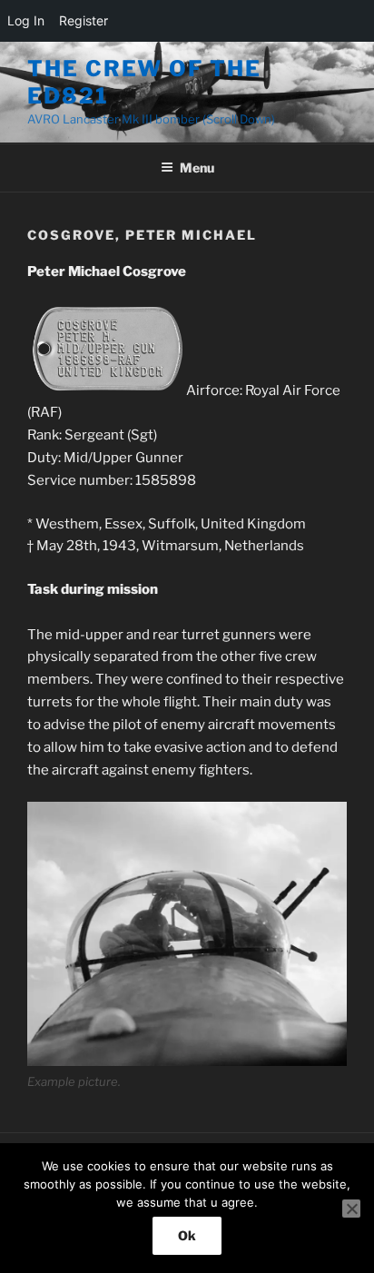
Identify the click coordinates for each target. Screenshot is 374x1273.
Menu (197, 167)
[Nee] (351, 1208)
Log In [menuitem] (25, 20)
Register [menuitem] (83, 20)
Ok (187, 1235)
